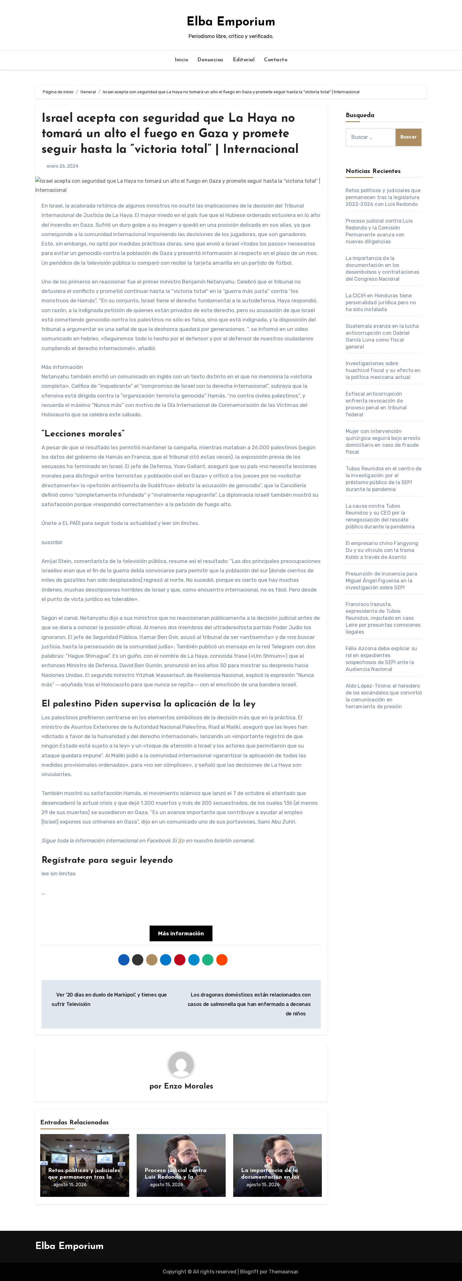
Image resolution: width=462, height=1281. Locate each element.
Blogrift (249, 1272)
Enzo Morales (188, 1086)
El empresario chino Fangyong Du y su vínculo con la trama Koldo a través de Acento (382, 550)
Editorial (244, 59)
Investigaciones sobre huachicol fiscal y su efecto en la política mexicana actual (383, 370)
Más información (181, 933)
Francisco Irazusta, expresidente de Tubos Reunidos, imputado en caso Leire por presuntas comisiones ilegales (383, 618)
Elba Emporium (230, 22)
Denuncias (210, 59)
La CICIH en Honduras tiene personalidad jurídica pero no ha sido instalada (381, 302)
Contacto (275, 59)
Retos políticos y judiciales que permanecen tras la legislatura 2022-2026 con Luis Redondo (383, 197)
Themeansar (283, 1272)
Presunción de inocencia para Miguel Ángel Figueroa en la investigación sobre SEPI (381, 581)
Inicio (181, 59)
